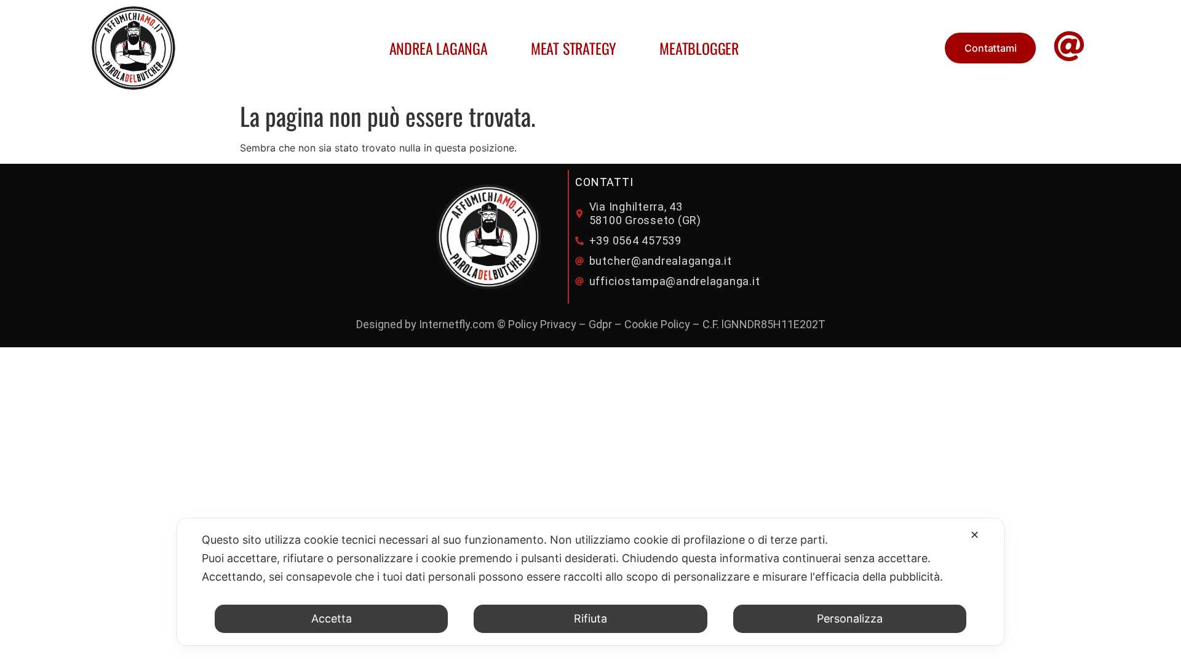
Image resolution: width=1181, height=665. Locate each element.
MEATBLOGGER (699, 48)
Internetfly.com (457, 324)
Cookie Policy (657, 324)
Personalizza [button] (850, 618)
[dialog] (590, 581)
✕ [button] (974, 534)
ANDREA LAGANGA (438, 48)
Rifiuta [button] (590, 618)
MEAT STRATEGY (573, 48)
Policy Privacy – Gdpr (560, 324)
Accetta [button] (331, 618)
